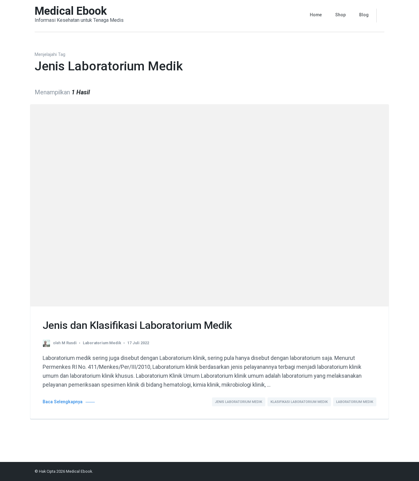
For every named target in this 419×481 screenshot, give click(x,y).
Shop (340, 14)
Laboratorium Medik (102, 343)
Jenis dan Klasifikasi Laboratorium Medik (137, 325)
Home (316, 14)
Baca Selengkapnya (63, 401)
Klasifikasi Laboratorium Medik (299, 402)
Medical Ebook (71, 11)
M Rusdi (69, 343)
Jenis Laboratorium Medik (238, 402)
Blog (364, 14)
